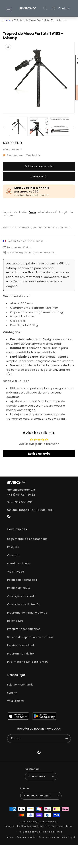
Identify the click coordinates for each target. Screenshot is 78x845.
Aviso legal (68, 837)
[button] (11, 9)
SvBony (12, 693)
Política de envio (18, 588)
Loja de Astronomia (20, 684)
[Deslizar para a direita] (74, 127)
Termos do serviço (29, 831)
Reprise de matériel (20, 645)
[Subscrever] (67, 738)
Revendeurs (15, 621)
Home (6, 20)
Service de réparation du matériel (30, 637)
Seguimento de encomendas (27, 539)
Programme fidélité (20, 653)
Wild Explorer (15, 701)
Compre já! (39, 176)
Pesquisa (13, 547)
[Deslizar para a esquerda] (4, 127)
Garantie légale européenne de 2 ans (31, 252)
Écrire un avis (39, 454)
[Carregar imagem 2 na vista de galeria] (39, 126)
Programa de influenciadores (27, 612)
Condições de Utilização (23, 604)
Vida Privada (15, 571)
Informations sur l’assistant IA (27, 662)
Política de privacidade (30, 826)
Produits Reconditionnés (23, 629)
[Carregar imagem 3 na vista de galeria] (59, 126)
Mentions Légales (19, 563)
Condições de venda (21, 596)
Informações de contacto (21, 837)
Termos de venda (49, 837)
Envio (32, 212)
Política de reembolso (22, 580)
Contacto (13, 555)
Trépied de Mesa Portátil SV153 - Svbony (40, 20)
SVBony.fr (34, 821)
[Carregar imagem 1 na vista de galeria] (18, 126)
